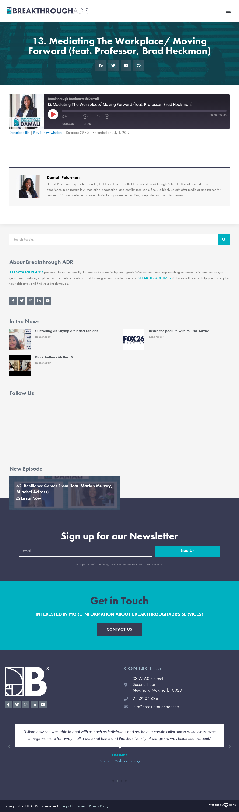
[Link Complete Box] (64, 493)
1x (98, 116)
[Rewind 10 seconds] (87, 116)
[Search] (224, 239)
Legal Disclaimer (73, 806)
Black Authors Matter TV (54, 357)
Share (88, 124)
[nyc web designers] (223, 806)
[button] (228, 11)
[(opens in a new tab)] (20, 339)
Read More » (43, 336)
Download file (19, 132)
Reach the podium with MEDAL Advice (179, 331)
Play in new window (47, 132)
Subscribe (70, 124)
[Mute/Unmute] (71, 116)
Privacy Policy (98, 806)
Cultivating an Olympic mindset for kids (66, 331)
